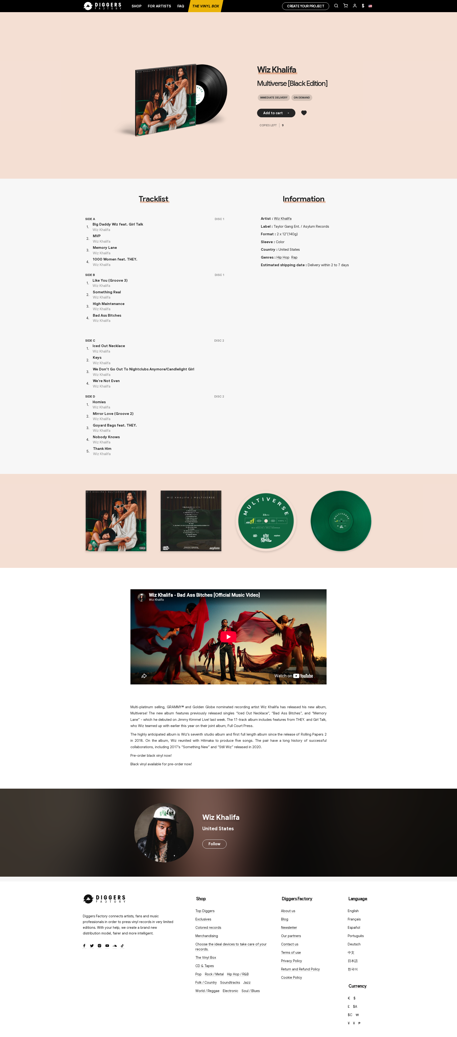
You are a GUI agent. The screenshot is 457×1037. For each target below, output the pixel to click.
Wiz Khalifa (276, 69)
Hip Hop (283, 257)
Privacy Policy (291, 961)
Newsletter (289, 927)
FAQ (180, 6)
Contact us (289, 944)
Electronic (230, 991)
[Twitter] (92, 946)
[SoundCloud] (115, 946)
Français (354, 919)
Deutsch (354, 944)
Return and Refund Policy (300, 969)
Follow (214, 844)
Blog (284, 919)
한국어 (353, 969)
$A (355, 1006)
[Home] (102, 6)
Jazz (247, 982)
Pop (198, 974)
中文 (351, 952)
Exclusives (203, 919)
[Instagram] (99, 946)
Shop (137, 6)
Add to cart (276, 113)
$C (350, 1015)
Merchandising (206, 936)
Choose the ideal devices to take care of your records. (231, 946)
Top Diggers (204, 911)
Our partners (291, 936)
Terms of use (291, 952)
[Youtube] (107, 946)
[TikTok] (122, 946)
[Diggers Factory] (104, 898)
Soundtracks (230, 982)
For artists (159, 6)
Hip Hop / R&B (238, 974)
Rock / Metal (214, 974)
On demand (302, 97)
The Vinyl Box (205, 6)
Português (356, 936)
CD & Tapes (204, 966)
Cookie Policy (291, 977)
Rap (294, 257)
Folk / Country (206, 982)
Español (354, 927)
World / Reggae (207, 991)
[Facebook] (84, 946)
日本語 (353, 961)
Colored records (208, 927)
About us (288, 911)
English (353, 911)
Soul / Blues (251, 991)
